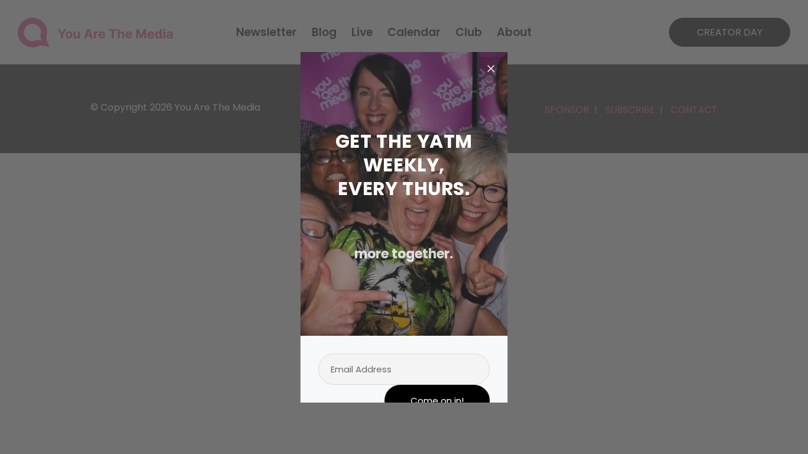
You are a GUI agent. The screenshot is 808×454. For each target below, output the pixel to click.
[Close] (491, 68)
